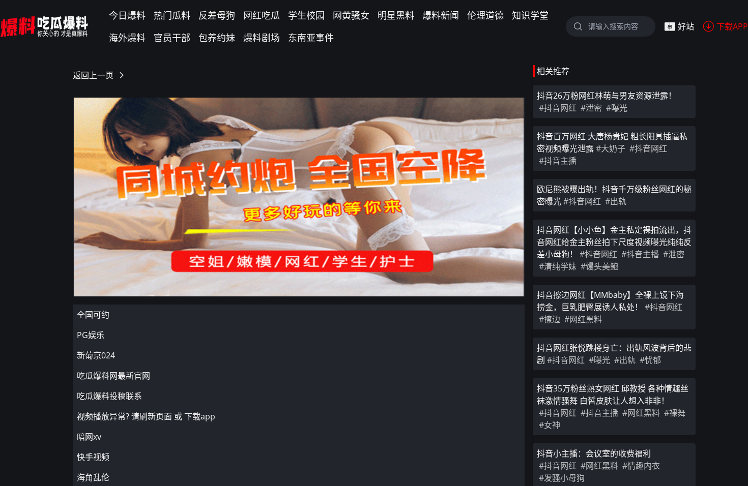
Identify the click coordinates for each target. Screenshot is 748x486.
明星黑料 (396, 15)
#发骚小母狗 (562, 477)
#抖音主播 (558, 160)
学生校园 (306, 15)
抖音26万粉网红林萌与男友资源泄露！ (606, 95)
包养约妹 (216, 38)
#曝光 (616, 107)
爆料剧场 (261, 38)
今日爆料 (127, 15)
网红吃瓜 (261, 15)
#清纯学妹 (558, 266)
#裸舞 (674, 412)
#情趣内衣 (641, 465)
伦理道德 (485, 15)
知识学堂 (530, 15)
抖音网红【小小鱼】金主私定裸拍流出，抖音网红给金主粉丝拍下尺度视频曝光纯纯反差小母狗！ (614, 242)
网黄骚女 (351, 15)
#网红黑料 (583, 319)
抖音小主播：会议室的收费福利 (594, 453)
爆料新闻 (440, 15)
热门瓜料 (172, 15)
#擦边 (549, 319)
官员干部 (172, 38)
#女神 (549, 425)
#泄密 (591, 107)
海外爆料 (127, 38)
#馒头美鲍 (599, 266)
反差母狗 (216, 15)
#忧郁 (650, 360)
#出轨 (615, 201)
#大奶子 (610, 148)
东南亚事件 (311, 38)
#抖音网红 (558, 107)
